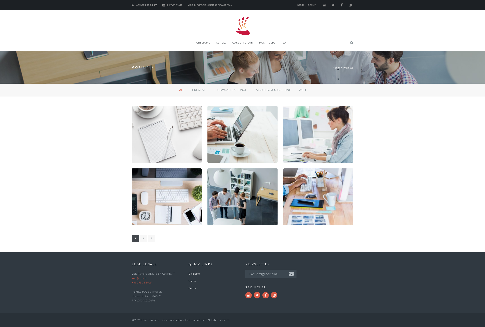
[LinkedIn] (324, 5)
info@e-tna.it (174, 5)
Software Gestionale (237, 158)
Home (336, 67)
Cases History (242, 42)
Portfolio (267, 42)
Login (300, 5)
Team (285, 42)
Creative (224, 221)
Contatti (193, 288)
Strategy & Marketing (162, 158)
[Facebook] (341, 5)
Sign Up (312, 5)
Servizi (221, 42)
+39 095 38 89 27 (146, 5)
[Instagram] (350, 5)
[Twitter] (333, 5)
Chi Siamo (203, 42)
